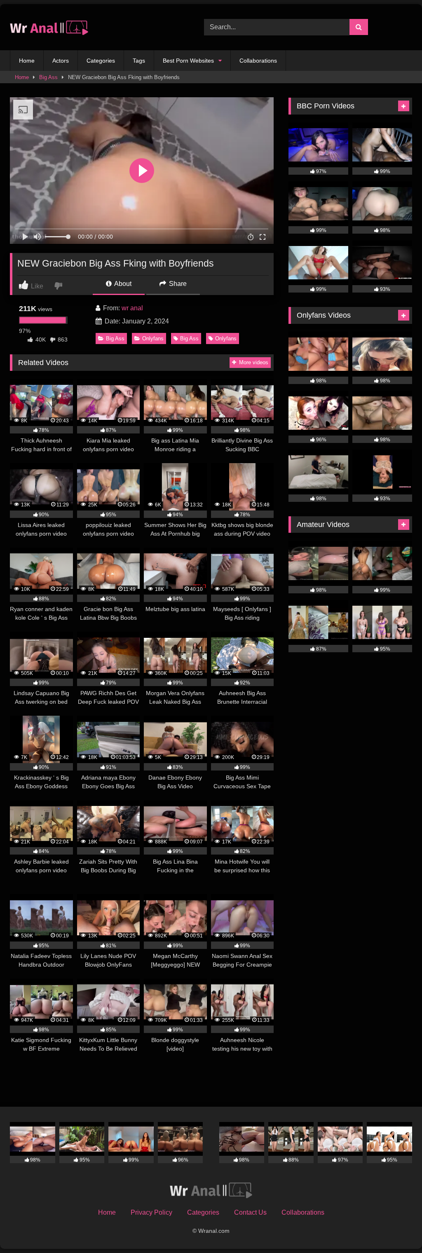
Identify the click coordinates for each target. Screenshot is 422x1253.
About (122, 283)
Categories (101, 60)
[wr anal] (94, 27)
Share (177, 283)
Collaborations (258, 60)
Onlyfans (153, 338)
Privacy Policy (151, 1212)
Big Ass (48, 77)
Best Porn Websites (188, 60)
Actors (60, 60)
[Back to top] (396, 1228)
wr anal (132, 307)
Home (27, 60)
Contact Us (250, 1212)
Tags (139, 60)
